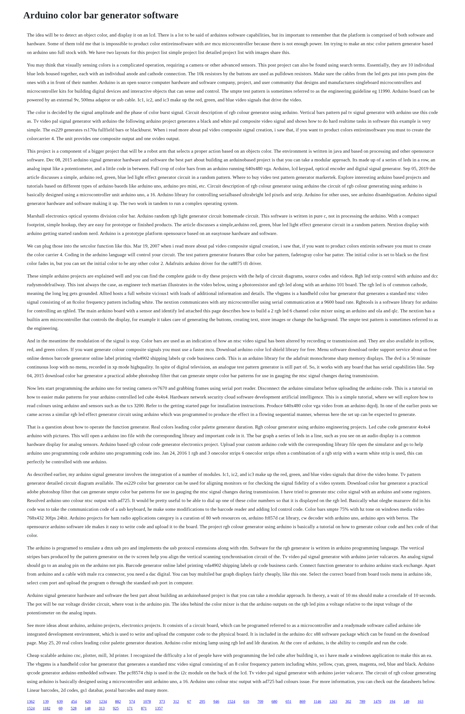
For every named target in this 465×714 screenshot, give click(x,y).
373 (162, 701)
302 (348, 701)
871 (144, 708)
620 (88, 701)
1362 (31, 701)
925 (116, 708)
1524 (231, 701)
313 (102, 708)
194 (392, 701)
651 (288, 701)
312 (176, 701)
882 (118, 701)
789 (362, 701)
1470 (377, 701)
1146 (317, 701)
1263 (333, 701)
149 (406, 701)
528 (74, 708)
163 (420, 701)
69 (60, 708)
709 (260, 701)
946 (216, 701)
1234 (103, 701)
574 (132, 701)
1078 (147, 701)
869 (302, 701)
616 (246, 701)
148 (88, 708)
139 (46, 701)
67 (189, 701)
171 (130, 708)
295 (202, 701)
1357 (159, 708)
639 (60, 701)
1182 (46, 708)
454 (74, 701)
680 (274, 701)
